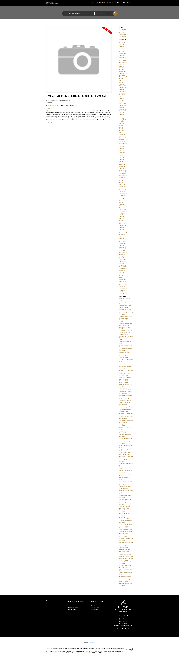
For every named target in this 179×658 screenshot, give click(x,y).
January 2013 (122, 281)
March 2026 (122, 52)
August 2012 (122, 290)
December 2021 (123, 121)
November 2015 (123, 229)
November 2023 (123, 91)
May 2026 (121, 48)
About (129, 2)
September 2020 (123, 143)
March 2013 (122, 277)
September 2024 (123, 77)
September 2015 (123, 233)
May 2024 (121, 80)
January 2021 (122, 136)
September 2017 (123, 193)
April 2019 (121, 163)
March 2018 (122, 184)
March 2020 (122, 152)
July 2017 (121, 197)
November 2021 (123, 123)
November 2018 (123, 172)
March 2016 (122, 222)
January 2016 (122, 225)
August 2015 (122, 234)
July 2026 (121, 44)
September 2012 (123, 288)
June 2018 (121, 179)
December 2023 (123, 89)
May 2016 (121, 218)
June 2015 (121, 238)
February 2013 (122, 279)
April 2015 (121, 240)
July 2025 (121, 64)
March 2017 (122, 204)
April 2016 (121, 220)
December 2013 (123, 263)
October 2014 (122, 250)
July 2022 (121, 112)
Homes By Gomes (123, 31)
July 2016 (121, 215)
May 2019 (121, 161)
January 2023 (122, 105)
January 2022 (122, 120)
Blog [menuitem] (124, 2)
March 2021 (122, 132)
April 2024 (121, 82)
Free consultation (95, 609)
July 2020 (121, 146)
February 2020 (122, 154)
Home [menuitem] (94, 2)
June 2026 (121, 46)
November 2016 (123, 207)
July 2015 (121, 236)
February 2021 (122, 134)
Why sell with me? (95, 606)
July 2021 (121, 127)
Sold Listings (122, 36)
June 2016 (121, 216)
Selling (117, 2)
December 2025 (123, 57)
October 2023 (122, 93)
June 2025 (121, 66)
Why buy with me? (72, 606)
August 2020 (122, 145)
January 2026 (122, 55)
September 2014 (123, 252)
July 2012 (121, 292)
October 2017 (122, 191)
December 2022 (123, 107)
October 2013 (122, 267)
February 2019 (122, 166)
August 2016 (122, 213)
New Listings (122, 32)
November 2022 (123, 109)
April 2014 (121, 256)
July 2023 (121, 96)
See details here (50, 108)
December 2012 (123, 283)
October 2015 (122, 231)
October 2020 (122, 141)
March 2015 (122, 241)
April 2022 (121, 118)
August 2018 (122, 177)
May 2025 (121, 68)
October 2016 (122, 209)
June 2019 (121, 159)
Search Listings (72, 609)
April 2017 (121, 202)
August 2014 (122, 254)
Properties (100, 2)
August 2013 (122, 270)
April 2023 (121, 100)
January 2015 (122, 245)
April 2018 (121, 182)
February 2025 (122, 71)
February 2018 (122, 186)
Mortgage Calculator (73, 607)
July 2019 (121, 157)
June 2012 (121, 293)
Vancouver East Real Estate (126, 556)
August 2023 (122, 95)
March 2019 (122, 164)
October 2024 (122, 75)
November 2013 (123, 265)
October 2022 (122, 111)
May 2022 (121, 116)
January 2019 (122, 168)
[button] (117, 628)
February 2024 (122, 86)
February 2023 (122, 103)
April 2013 (121, 276)
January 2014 (122, 261)
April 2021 (121, 130)
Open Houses (122, 34)
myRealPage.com (92, 642)
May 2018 (121, 181)
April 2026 (121, 50)
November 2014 (123, 249)
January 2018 (122, 188)
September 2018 (123, 175)
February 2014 (122, 259)
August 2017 (122, 195)
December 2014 (123, 247)
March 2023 (122, 102)
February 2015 (122, 243)
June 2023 (121, 98)
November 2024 (123, 73)
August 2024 (122, 78)
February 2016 (122, 224)
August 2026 (122, 43)
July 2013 (121, 272)
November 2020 (123, 139)
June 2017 (121, 198)
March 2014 (122, 258)
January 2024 (122, 87)
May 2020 (121, 150)
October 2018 (122, 173)
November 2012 (123, 284)
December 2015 (123, 227)
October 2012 (122, 286)
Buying (109, 2)
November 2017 (123, 190)
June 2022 (121, 114)
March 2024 (122, 84)
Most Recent (122, 41)
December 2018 (123, 170)
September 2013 (123, 268)
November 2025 (123, 59)
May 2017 (121, 200)
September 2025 (123, 62)
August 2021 (122, 125)
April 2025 (121, 69)
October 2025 (122, 60)
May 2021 (121, 129)
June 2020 (121, 148)
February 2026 (122, 53)
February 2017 (122, 206)
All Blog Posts (122, 29)
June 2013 (121, 274)
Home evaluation (95, 607)
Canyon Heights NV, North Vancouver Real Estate (60, 100)
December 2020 (123, 138)
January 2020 (122, 155)
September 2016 (123, 211)
